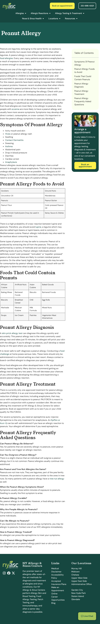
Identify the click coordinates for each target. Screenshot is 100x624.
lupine (38, 227)
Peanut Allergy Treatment (81, 92)
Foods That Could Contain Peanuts (82, 78)
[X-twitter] (13, 573)
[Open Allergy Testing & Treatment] (84, 13)
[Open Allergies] (25, 13)
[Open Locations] (60, 18)
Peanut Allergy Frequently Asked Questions (82, 101)
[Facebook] (8, 573)
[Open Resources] (77, 18)
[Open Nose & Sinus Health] (43, 18)
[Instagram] (4, 573)
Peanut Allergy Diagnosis (81, 85)
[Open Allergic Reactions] (50, 13)
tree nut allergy (57, 478)
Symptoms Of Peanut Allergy (84, 63)
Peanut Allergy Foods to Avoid (84, 70)
